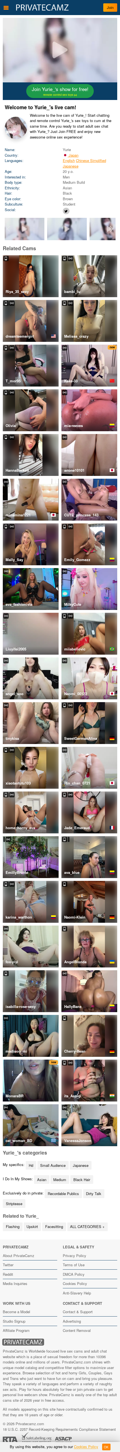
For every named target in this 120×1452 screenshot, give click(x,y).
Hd (31, 1165)
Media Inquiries (15, 1283)
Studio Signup (14, 1321)
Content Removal (77, 1330)
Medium (59, 1179)
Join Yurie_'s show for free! (60, 91)
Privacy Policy (74, 1255)
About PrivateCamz (18, 1255)
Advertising (72, 1321)
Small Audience (53, 1165)
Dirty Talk (93, 1193)
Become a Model (16, 1311)
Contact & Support (78, 1311)
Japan (73, 155)
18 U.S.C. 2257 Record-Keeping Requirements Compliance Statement (59, 1429)
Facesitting (54, 1226)
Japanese (70, 166)
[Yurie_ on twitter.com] (66, 211)
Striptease (14, 1203)
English (69, 160)
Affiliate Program (16, 1330)
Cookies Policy (75, 1283)
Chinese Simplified (91, 160)
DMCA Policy (74, 1274)
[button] (112, 229)
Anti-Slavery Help (77, 1293)
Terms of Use (74, 1264)
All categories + (87, 1226)
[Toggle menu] (6, 7)
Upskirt (32, 1226)
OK (106, 1447)
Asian (41, 1179)
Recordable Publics (63, 1193)
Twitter (8, 1264)
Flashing (13, 1226)
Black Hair (81, 1179)
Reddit (8, 1274)
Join (110, 7)
